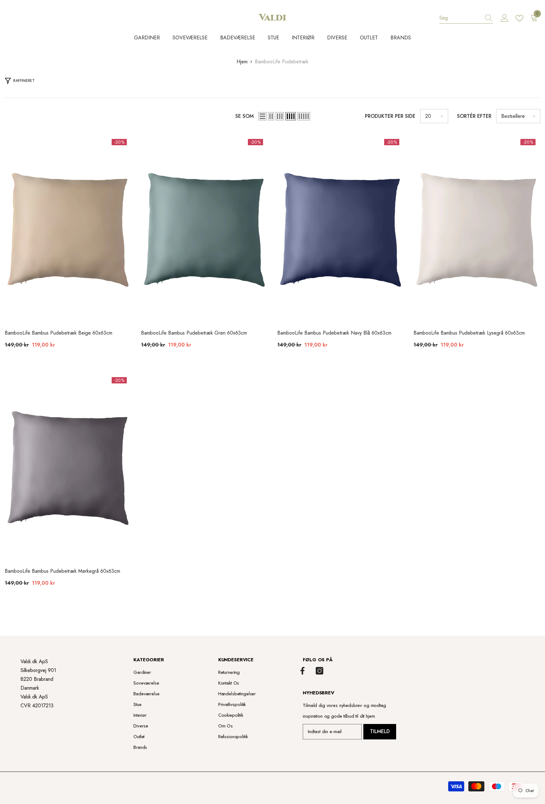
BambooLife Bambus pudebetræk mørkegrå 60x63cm (62, 571)
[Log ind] (504, 18)
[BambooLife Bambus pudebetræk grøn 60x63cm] (204, 229)
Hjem (242, 61)
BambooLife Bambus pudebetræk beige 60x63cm (58, 332)
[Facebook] (302, 671)
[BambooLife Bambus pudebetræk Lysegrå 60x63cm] (476, 229)
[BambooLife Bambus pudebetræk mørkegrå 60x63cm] (68, 467)
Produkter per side (390, 116)
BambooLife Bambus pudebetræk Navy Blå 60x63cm (334, 332)
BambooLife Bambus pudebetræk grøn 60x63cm (194, 332)
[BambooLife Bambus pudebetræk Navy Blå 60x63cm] (340, 229)
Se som (244, 116)
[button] (262, 116)
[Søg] (466, 18)
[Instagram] (319, 671)
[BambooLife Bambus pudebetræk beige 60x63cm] (68, 229)
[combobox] (460, 18)
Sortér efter (474, 116)
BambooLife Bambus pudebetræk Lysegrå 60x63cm (469, 332)
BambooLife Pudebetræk (281, 61)
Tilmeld (380, 731)
